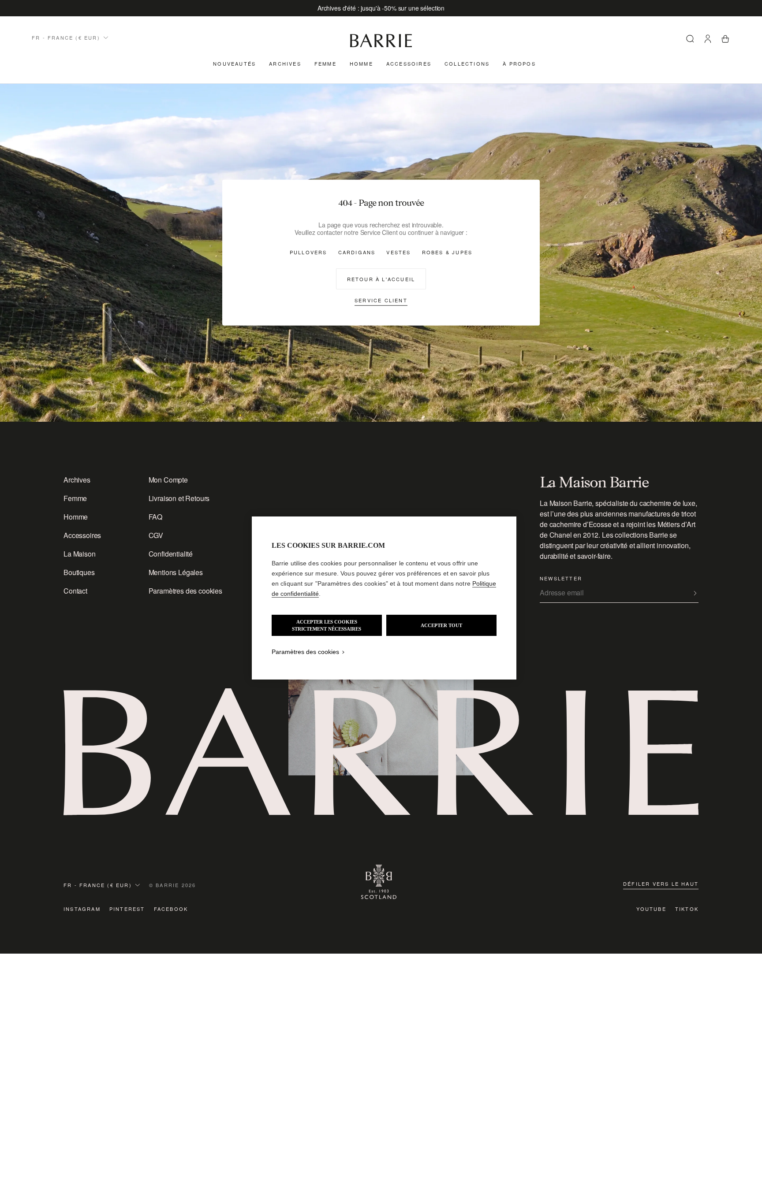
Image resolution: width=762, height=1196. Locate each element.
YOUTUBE (651, 909)
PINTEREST (127, 909)
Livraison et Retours (179, 498)
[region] (384, 598)
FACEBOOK (171, 909)
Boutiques (79, 572)
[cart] (725, 40)
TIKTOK (686, 909)
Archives (285, 63)
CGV (156, 535)
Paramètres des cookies (185, 591)
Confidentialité (171, 554)
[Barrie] (381, 45)
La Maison (80, 554)
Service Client (381, 300)
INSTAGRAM (82, 909)
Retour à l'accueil (381, 278)
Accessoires (408, 63)
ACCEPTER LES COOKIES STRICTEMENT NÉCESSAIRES (326, 625)
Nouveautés (234, 63)
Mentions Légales (176, 572)
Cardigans (357, 252)
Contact (75, 591)
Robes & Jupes (447, 252)
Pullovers (308, 252)
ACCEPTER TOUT (441, 625)
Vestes (398, 252)
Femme (325, 63)
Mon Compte (168, 480)
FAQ (156, 517)
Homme (361, 63)
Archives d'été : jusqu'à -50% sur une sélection (381, 8)
